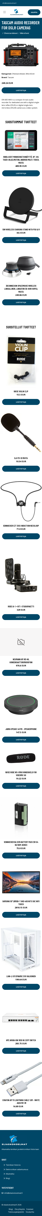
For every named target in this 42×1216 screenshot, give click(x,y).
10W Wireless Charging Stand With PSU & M (21, 229)
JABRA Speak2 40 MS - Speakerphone (21, 729)
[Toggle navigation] (4, 12)
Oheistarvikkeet (11, 33)
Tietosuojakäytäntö (16, 1212)
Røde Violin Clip (21, 391)
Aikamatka (10, 1174)
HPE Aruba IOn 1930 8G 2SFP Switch (21, 1040)
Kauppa (34, 12)
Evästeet (29, 1209)
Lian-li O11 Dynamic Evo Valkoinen (21, 976)
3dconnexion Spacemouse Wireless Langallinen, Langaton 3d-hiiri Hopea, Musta (21, 288)
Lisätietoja (21, 90)
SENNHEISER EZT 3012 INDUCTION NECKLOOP (21, 525)
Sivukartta (30, 1212)
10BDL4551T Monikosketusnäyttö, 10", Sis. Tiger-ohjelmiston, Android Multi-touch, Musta (21, 159)
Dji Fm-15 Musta (21, 458)
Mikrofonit (24, 33)
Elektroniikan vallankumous (17, 1169)
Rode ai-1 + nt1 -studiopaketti (21, 606)
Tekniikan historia (13, 1165)
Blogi (8, 1178)
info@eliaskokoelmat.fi (9, 3)
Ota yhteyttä (20, 1209)
